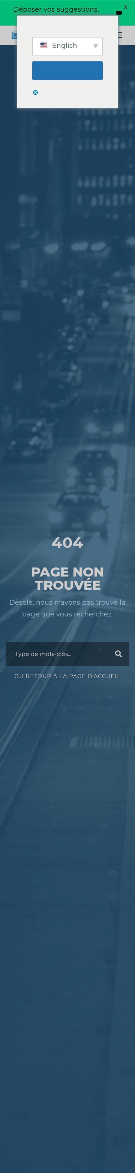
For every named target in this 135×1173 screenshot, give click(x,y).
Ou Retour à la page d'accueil (67, 676)
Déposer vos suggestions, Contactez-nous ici (56, 13)
